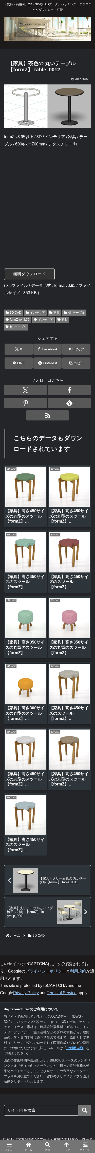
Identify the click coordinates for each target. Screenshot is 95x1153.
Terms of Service (62, 993)
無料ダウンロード (29, 274)
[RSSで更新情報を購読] (47, 415)
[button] (76, 363)
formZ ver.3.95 (19, 319)
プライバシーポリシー (45, 971)
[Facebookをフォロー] (69, 390)
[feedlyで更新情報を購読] (69, 403)
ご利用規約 (74, 1048)
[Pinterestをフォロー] (25, 403)
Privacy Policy (26, 993)
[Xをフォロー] (25, 390)
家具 (56, 312)
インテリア (37, 312)
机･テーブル (76, 312)
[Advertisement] (47, 201)
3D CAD (15, 312)
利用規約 (78, 971)
